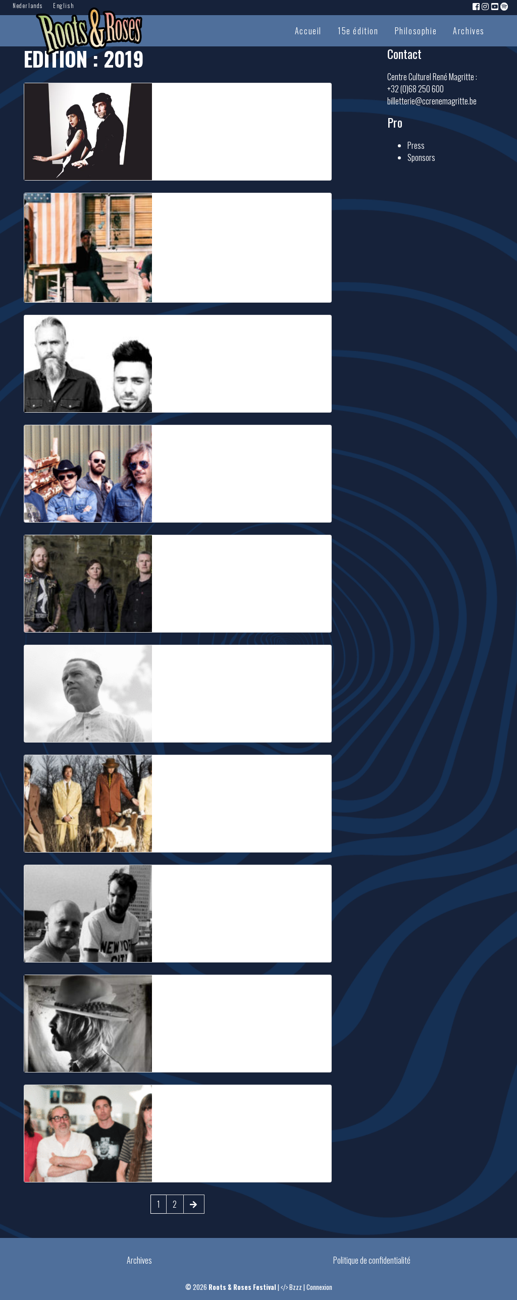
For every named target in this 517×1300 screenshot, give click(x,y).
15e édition (358, 31)
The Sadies (183, 770)
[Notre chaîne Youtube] (495, 6)
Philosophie (416, 31)
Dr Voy (174, 440)
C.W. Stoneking (192, 660)
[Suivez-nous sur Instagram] (486, 6)
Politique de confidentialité (371, 1260)
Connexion (319, 1287)
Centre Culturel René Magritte (247, 167)
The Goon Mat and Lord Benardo (230, 330)
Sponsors (421, 157)
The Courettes (191, 98)
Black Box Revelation (206, 880)
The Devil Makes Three (210, 550)
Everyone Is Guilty (198, 208)
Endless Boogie (192, 1100)
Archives (469, 31)
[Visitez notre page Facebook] (477, 6)
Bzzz (295, 1287)
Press (416, 145)
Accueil (308, 31)
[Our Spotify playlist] (504, 6)
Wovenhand (184, 990)
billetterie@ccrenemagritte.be (432, 101)
